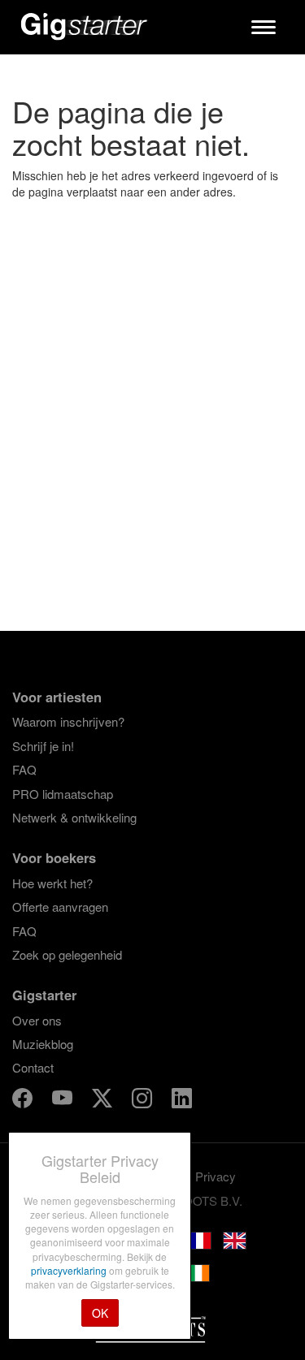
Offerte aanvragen (60, 906)
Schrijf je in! (43, 745)
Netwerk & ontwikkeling (74, 817)
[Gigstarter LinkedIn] (182, 1100)
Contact (33, 1067)
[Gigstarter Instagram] (143, 1100)
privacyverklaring (70, 1270)
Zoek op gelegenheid (67, 954)
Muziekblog (42, 1043)
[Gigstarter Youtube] (64, 1100)
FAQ (24, 769)
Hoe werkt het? (52, 883)
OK (100, 1313)
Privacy (215, 1176)
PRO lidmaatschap (62, 793)
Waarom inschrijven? (68, 721)
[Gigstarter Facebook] (24, 1100)
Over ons (37, 1020)
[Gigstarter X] (103, 1100)
